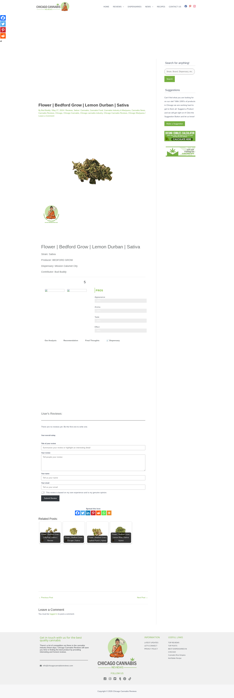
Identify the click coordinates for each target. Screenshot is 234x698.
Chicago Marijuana (136, 113)
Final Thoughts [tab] (92, 340)
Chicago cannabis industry (91, 113)
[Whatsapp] (103, 513)
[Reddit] (98, 513)
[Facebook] (185, 6)
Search (170, 79)
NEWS (148, 7)
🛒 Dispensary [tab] (113, 340)
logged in (54, 614)
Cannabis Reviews (46, 113)
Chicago (58, 113)
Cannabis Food (96, 110)
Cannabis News (138, 110)
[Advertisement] (117, 32)
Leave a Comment (46, 116)
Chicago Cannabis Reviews (115, 113)
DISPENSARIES (134, 7)
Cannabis (85, 110)
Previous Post (46, 597)
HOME (106, 7)
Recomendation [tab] (71, 340)
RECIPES (161, 7)
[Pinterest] (93, 513)
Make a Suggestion (174, 124)
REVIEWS (117, 7)
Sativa (76, 110)
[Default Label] (190, 6)
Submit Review (50, 498)
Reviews (69, 110)
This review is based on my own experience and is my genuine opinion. (76, 492)
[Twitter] (82, 513)
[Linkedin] (88, 513)
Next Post (142, 597)
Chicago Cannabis (71, 113)
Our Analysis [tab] (50, 340)
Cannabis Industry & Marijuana (117, 110)
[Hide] (1, 41)
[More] (109, 513)
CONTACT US (175, 7)
